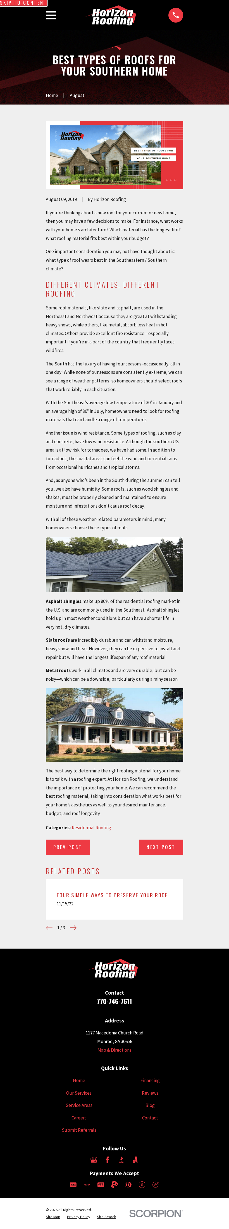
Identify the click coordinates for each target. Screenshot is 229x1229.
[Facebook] (107, 1160)
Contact (150, 1118)
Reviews (150, 1093)
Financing (150, 1080)
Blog (150, 1105)
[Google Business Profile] (93, 1160)
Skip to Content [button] (23, 3)
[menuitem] (53, 1217)
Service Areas (79, 1105)
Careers (79, 1118)
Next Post (161, 846)
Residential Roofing (91, 828)
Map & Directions (114, 1050)
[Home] (112, 15)
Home (79, 1080)
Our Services (79, 1093)
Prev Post (67, 846)
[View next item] (73, 927)
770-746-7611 (114, 1001)
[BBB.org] (121, 1160)
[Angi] (135, 1160)
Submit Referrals (79, 1130)
